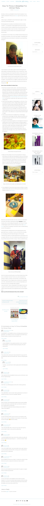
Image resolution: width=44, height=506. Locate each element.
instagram (12, 1)
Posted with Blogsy (25, 296)
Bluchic (29, 504)
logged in (7, 491)
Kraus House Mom (6, 424)
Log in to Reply (4, 338)
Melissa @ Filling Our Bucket (8, 330)
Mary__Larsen (7, 340)
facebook (3, 1)
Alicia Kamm (5, 445)
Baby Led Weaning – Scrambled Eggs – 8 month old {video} (23, 317)
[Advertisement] (38, 13)
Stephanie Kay (6, 466)
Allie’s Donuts (12, 190)
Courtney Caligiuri (6, 352)
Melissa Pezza (6, 372)
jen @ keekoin (6, 390)
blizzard (16, 15)
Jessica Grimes (6, 434)
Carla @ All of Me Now (7, 456)
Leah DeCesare (6, 399)
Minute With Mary (20, 504)
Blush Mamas (6, 475)
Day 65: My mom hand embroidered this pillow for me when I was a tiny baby (21, 302)
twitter (7, 1)
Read (34, 1)
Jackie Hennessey (6, 413)
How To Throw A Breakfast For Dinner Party (14, 7)
